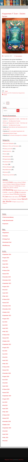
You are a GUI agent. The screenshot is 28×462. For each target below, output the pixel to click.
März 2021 (5, 363)
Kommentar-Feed (7, 242)
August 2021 (6, 347)
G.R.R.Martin (22, 186)
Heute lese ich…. (8, 151)
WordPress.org (6, 245)
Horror (5, 154)
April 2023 (5, 293)
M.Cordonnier (22, 192)
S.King (8, 199)
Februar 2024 (6, 270)
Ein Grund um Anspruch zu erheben (18, 135)
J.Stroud (19, 190)
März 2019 (5, 411)
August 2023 (6, 286)
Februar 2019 (6, 415)
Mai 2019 (5, 405)
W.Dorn (22, 201)
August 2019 (6, 399)
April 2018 (5, 434)
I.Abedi (4, 187)
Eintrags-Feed (6, 239)
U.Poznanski (18, 201)
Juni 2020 (5, 379)
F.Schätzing (17, 186)
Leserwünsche (7, 161)
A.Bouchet (5, 182)
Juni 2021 (5, 354)
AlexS (6, 91)
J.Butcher (11, 187)
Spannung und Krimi (9, 175)
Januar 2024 (6, 273)
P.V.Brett (10, 196)
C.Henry (8, 184)
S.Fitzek (22, 196)
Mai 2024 (5, 261)
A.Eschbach (15, 182)
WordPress (21, 459)
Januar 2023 (6, 302)
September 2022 (7, 315)
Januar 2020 (6, 392)
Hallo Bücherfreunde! (8, 220)
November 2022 (7, 309)
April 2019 (5, 408)
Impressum (5, 223)
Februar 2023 (6, 299)
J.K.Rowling (8, 189)
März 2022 (5, 331)
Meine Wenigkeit (8, 167)
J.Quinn (15, 190)
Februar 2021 (6, 367)
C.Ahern (23, 182)
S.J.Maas (5, 199)
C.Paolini (13, 184)
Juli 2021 (5, 350)
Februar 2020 (6, 389)
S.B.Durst (17, 196)
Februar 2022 (6, 334)
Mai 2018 (5, 431)
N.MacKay (16, 194)
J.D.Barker (16, 187)
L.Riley (16, 192)
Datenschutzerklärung (8, 217)
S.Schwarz (13, 199)
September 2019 (7, 395)
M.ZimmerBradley (6, 194)
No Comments (19, 56)
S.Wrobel (19, 199)
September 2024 (7, 254)
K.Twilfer (5, 192)
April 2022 (5, 328)
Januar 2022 (6, 338)
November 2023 (7, 280)
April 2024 (5, 264)
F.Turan (5, 94)
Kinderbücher (15, 93)
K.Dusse (23, 190)
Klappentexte (21, 93)
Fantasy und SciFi (7, 93)
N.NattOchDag (22, 194)
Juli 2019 (5, 402)
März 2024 (5, 267)
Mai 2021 (5, 357)
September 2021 (7, 344)
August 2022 (6, 318)
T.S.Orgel (14, 201)
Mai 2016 (5, 440)
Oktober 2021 (6, 341)
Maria (5, 123)
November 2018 (7, 421)
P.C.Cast (5, 197)
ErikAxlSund (5, 186)
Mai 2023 (5, 289)
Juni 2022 (5, 325)
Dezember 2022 (7, 306)
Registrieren (6, 232)
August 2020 (6, 376)
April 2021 (5, 360)
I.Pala (8, 187)
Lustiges (6, 164)
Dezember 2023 (7, 277)
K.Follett (26, 190)
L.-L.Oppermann (11, 192)
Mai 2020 (5, 383)
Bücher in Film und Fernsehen (11, 146)
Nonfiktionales (7, 169)
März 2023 (5, 296)
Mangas (11, 194)
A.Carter (10, 182)
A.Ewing (19, 182)
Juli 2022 (5, 322)
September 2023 (7, 283)
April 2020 (5, 386)
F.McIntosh (11, 186)
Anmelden (5, 236)
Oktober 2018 (6, 424)
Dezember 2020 (7, 373)
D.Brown (17, 184)
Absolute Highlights (9, 143)
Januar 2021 (6, 370)
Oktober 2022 (6, 312)
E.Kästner (22, 184)
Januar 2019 (6, 418)
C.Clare (4, 184)
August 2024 (6, 257)
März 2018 (5, 437)
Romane (6, 172)
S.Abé (13, 196)
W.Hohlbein (5, 203)
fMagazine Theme (9, 459)
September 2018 (7, 428)
